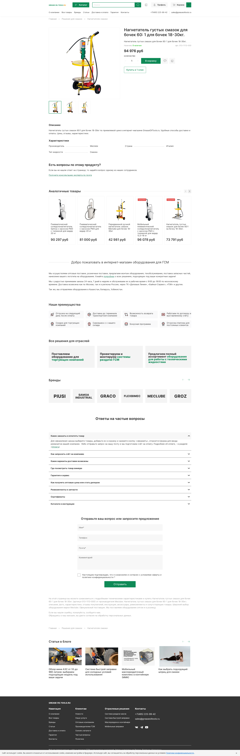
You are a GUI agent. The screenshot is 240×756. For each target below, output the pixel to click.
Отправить (120, 584)
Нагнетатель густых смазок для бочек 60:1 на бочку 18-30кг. (177, 226)
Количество (129, 56)
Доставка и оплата (100, 12)
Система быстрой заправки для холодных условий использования (100, 672)
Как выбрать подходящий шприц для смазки (173, 670)
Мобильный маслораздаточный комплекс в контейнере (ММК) (135, 673)
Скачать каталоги (83, 731)
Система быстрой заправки (117, 718)
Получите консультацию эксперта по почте (70, 175)
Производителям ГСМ (85, 726)
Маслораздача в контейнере (117, 722)
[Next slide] (116, 63)
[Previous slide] (53, 63)
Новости (79, 714)
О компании (54, 12)
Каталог (83, 5)
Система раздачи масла (115, 714)
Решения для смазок (72, 19)
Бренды (77, 12)
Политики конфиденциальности (180, 753)
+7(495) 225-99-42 (158, 12)
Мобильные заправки (114, 726)
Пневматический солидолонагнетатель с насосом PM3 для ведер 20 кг (90, 227)
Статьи (86, 12)
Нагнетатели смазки (97, 19)
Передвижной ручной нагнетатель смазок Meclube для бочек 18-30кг (119, 227)
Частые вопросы (82, 735)
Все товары (67, 12)
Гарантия (114, 12)
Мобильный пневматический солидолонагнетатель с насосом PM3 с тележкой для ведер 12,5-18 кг (148, 230)
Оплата (55, 447)
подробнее (109, 276)
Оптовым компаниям (84, 722)
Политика (79, 739)
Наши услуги (81, 718)
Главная (53, 19)
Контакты (125, 12)
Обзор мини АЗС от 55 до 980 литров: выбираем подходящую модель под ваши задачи (63, 673)
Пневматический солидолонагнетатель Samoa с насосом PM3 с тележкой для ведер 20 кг (62, 228)
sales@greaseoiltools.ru (181, 12)
